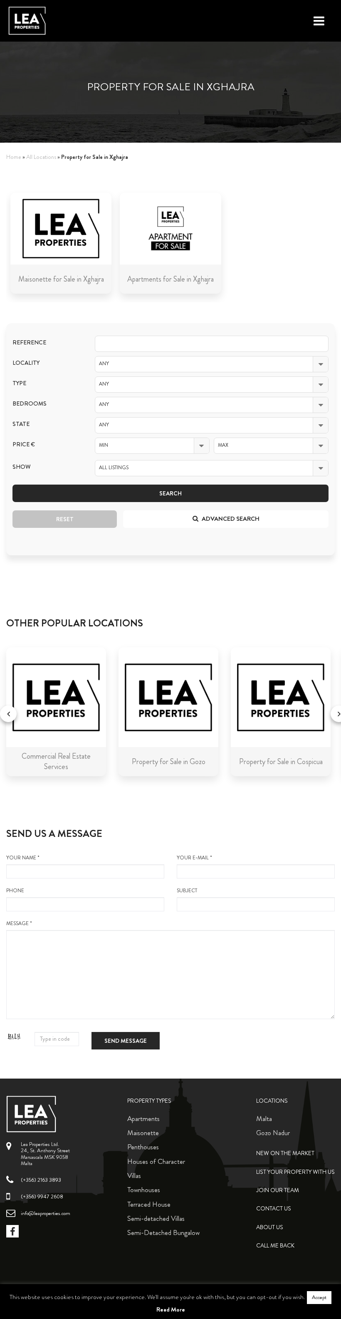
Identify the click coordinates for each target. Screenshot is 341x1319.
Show (21, 467)
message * (19, 923)
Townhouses (143, 1190)
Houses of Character (156, 1161)
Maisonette (143, 1133)
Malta (264, 1119)
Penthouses (143, 1147)
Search (170, 493)
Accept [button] (319, 1297)
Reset (65, 519)
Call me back (275, 1246)
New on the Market (285, 1153)
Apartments (143, 1119)
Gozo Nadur (273, 1133)
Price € (23, 444)
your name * (23, 857)
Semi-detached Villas (156, 1218)
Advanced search (229, 518)
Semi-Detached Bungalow (163, 1232)
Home (13, 157)
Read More (170, 1309)
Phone (15, 890)
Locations (272, 1101)
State (21, 424)
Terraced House (148, 1204)
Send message (125, 1041)
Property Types (149, 1101)
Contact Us (273, 1209)
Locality (26, 363)
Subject (187, 890)
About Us (269, 1227)
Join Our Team (277, 1190)
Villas (134, 1175)
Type (19, 383)
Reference (29, 342)
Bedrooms (29, 404)
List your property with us (295, 1172)
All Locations (41, 157)
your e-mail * (194, 857)
